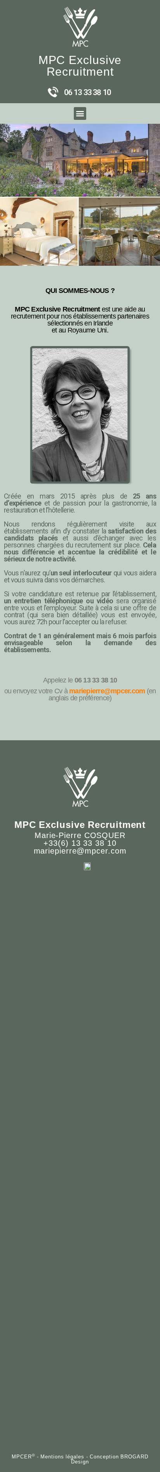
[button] (80, 113)
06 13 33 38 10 (87, 92)
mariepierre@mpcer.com (107, 691)
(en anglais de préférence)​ (102, 694)
